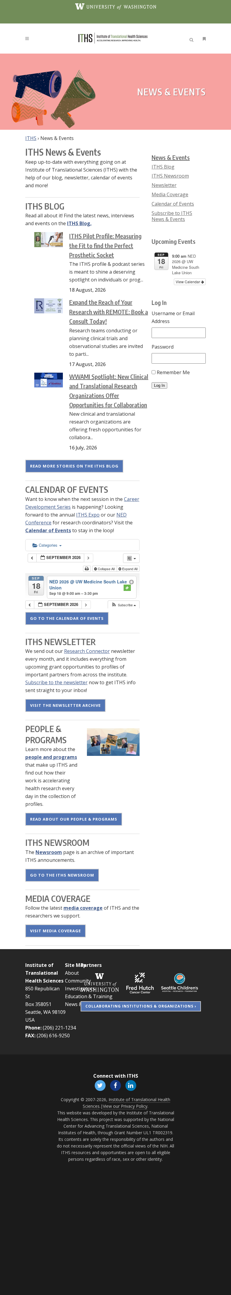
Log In (159, 385)
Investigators (80, 988)
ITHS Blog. (79, 223)
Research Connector (87, 651)
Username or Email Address (173, 317)
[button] (123, 605)
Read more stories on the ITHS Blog (74, 466)
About (72, 973)
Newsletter (164, 185)
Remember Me (173, 372)
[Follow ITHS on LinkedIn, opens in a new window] (131, 1085)
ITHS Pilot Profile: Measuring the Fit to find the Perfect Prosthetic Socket (105, 245)
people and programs (51, 757)
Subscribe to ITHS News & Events (172, 216)
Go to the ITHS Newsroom (62, 875)
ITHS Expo (88, 514)
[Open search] (192, 39)
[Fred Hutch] (140, 982)
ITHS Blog (163, 166)
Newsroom (48, 852)
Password (163, 346)
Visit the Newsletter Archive (65, 705)
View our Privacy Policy (125, 1106)
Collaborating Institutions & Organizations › (140, 1006)
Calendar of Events (48, 530)
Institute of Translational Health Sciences (44, 973)
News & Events (171, 157)
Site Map (75, 965)
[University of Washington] (100, 982)
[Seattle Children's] (179, 982)
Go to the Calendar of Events (67, 618)
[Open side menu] (203, 39)
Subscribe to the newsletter (56, 682)
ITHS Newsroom (170, 175)
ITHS (30, 138)
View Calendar (188, 281)
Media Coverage (170, 194)
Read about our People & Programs (73, 819)
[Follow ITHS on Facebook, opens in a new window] (115, 1085)
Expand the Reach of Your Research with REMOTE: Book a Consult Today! (108, 311)
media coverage (83, 908)
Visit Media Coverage (55, 930)
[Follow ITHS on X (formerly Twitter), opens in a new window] (100, 1085)
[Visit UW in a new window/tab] (115, 6)
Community (78, 980)
